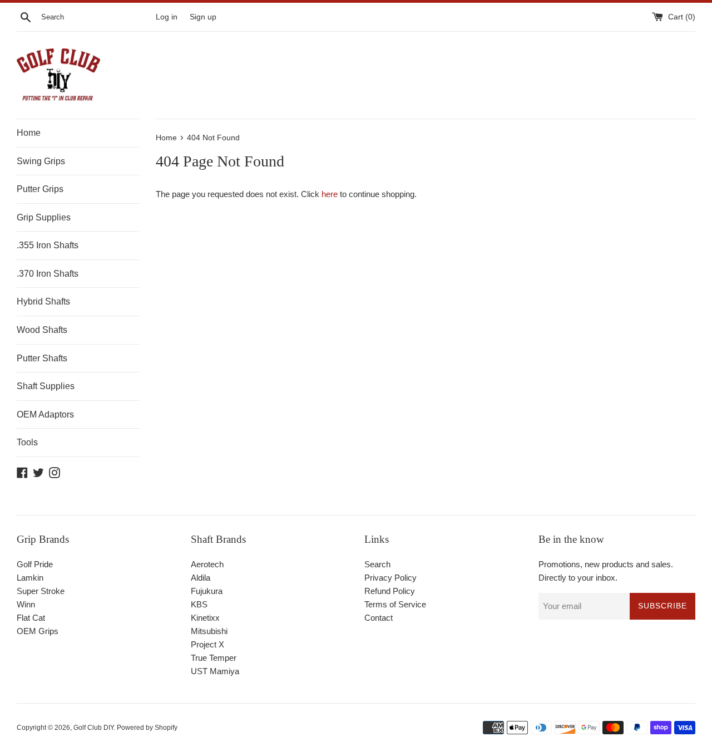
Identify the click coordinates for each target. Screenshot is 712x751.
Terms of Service (395, 604)
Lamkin (30, 577)
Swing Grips (41, 161)
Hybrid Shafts (43, 301)
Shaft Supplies (46, 386)
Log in (166, 17)
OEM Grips (37, 631)
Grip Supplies (44, 217)
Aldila (200, 577)
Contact (378, 617)
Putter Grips (40, 189)
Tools (27, 442)
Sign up (203, 17)
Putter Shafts (42, 358)
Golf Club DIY (93, 728)
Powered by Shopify (147, 728)
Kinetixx (205, 617)
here (330, 194)
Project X (207, 644)
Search (377, 564)
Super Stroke (41, 591)
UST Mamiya (215, 671)
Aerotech (207, 564)
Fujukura (206, 591)
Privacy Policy (390, 577)
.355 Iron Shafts (47, 245)
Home (29, 133)
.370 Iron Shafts (47, 273)
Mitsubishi (209, 631)
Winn (26, 604)
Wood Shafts (42, 330)
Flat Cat (31, 617)
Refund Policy (389, 591)
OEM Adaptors (45, 414)
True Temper (213, 657)
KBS (199, 604)
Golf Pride (35, 564)
